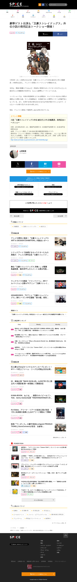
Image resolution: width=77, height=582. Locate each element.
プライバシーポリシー (60, 561)
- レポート (59, 547)
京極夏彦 (16, 226)
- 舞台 (41, 543)
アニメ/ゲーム (18, 518)
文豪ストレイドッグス (29, 226)
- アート (42, 552)
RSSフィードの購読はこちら (39, 171)
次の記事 (60, 216)
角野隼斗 (48, 518)
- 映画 (41, 557)
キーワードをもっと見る (58, 523)
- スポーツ (42, 554)
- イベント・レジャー (45, 545)
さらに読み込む (38, 500)
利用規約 (50, 561)
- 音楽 (41, 540)
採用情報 (43, 561)
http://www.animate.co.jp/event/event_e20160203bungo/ (29, 140)
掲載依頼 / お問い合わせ (33, 561)
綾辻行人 (43, 226)
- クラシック (43, 547)
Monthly (57, 324)
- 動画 (57, 540)
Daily (19, 324)
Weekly (38, 324)
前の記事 (16, 216)
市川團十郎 (25, 510)
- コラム (58, 550)
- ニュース (59, 543)
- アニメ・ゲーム (44, 550)
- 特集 (57, 552)
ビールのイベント (19, 514)
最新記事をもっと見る (58, 437)
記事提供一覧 (21, 561)
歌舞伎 (15, 510)
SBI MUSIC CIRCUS (57, 514)
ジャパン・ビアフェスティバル (37, 514)
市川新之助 (36, 510)
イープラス (13, 528)
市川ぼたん (47, 510)
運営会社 (13, 561)
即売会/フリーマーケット (33, 518)
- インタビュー (60, 545)
